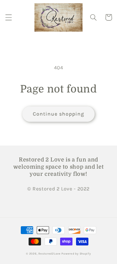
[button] (8, 17)
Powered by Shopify (76, 253)
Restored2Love (49, 253)
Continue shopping (58, 114)
